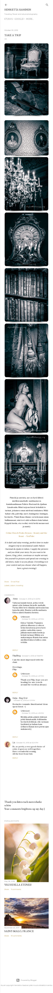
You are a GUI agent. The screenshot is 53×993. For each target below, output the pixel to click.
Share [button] (6, 582)
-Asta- (15, 599)
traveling (19, 585)
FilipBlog (17, 656)
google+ (20, 19)
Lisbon (12, 585)
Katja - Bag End (20, 698)
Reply (15, 650)
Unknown (25, 617)
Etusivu (8, 19)
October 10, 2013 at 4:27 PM (33, 619)
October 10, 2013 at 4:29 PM (33, 713)
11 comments (16, 889)
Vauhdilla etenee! (18, 884)
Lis (14, 742)
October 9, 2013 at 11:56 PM (32, 656)
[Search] (47, 4)
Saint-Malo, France (19, 931)
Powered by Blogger (29, 980)
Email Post (15, 582)
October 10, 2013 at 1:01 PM (24, 700)
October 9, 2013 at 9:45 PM (29, 599)
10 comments (16, 936)
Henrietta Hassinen (17, 9)
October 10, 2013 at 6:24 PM (27, 743)
